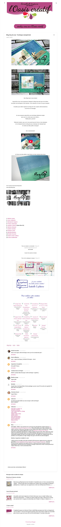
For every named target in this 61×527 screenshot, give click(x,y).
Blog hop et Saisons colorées (13, 477)
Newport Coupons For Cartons (41, 430)
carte (14, 345)
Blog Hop (9, 345)
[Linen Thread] (43, 317)
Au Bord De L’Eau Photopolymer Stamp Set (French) (26, 313)
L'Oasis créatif (9, 505)
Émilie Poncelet (12, 234)
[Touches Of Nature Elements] (35, 318)
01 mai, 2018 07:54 (22, 377)
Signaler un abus (30, 524)
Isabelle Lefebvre (12, 225)
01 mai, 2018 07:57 (19, 384)
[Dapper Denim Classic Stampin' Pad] (18, 320)
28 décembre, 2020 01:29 (18, 424)
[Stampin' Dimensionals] (35, 335)
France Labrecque (12, 223)
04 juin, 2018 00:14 (19, 406)
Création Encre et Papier (17, 370)
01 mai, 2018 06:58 (22, 357)
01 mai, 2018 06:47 (22, 350)
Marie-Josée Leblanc (13, 235)
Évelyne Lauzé (11, 230)
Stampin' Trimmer (43, 328)
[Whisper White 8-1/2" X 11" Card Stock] (43, 307)
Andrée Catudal (11, 228)
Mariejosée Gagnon (13, 222)
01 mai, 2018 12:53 (19, 398)
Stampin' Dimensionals (35, 337)
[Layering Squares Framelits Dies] (26, 329)
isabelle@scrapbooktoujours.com (30, 247)
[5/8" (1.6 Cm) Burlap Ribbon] (18, 327)
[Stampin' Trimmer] (43, 327)
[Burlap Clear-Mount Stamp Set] (18, 305)
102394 (18, 336)
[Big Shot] (34, 325)
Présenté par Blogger (31, 522)
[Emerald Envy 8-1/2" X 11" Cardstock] (35, 307)
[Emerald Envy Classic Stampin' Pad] (26, 320)
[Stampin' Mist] (17, 334)
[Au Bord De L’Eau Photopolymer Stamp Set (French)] (26, 310)
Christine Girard (15, 392)
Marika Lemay (11, 218)
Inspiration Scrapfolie (16, 364)
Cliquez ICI (37, 258)
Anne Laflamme (12, 220)
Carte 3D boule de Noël (12, 491)
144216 (35, 322)
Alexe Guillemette (12, 237)
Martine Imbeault (12, 227)
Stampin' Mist (17, 335)
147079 (26, 315)
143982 (18, 309)
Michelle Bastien (12, 232)
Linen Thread (43, 318)
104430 (35, 338)
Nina (12, 424)
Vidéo (18, 345)
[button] (54, 35)
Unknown (13, 398)
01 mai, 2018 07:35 (27, 370)
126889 (43, 329)
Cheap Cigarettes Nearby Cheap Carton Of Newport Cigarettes (31, 441)
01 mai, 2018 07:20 (25, 364)
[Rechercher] (56, 3)
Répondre (13, 354)
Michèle (13, 384)
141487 (18, 330)
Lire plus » (52, 487)
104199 (43, 319)
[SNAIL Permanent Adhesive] (26, 337)
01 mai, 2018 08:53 (22, 392)
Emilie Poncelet (15, 350)
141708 (26, 332)
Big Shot (34, 326)
